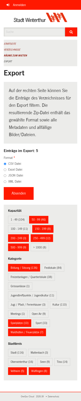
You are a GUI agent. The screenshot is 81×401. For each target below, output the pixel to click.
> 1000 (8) (39, 247)
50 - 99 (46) (39, 219)
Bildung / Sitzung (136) (24, 267)
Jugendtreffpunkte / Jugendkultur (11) (32, 295)
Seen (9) (45, 361)
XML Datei (14, 181)
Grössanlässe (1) (20, 286)
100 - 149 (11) (19, 228)
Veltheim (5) (17, 371)
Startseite (10, 44)
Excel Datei (15, 169)
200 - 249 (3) (18, 238)
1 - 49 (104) (18, 219)
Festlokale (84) (53, 267)
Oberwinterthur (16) (22, 361)
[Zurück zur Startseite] (40, 18)
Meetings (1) (18, 313)
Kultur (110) (59, 304)
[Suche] (71, 31)
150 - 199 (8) (43, 228)
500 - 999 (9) (18, 247)
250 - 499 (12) (41, 238)
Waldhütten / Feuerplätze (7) (27, 332)
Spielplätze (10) (20, 323)
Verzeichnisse (12, 49)
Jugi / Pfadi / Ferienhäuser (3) (28, 304)
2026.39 (40, 396)
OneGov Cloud (28, 396)
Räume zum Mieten (15, 55)
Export (8, 61)
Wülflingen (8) (39, 371)
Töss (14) (62, 361)
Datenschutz (54, 396)
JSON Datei (15, 175)
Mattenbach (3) (39, 352)
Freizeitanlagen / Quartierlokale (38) (31, 277)
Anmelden (19, 5)
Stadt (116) (17, 352)
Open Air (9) (39, 313)
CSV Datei (14, 163)
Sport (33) (41, 323)
